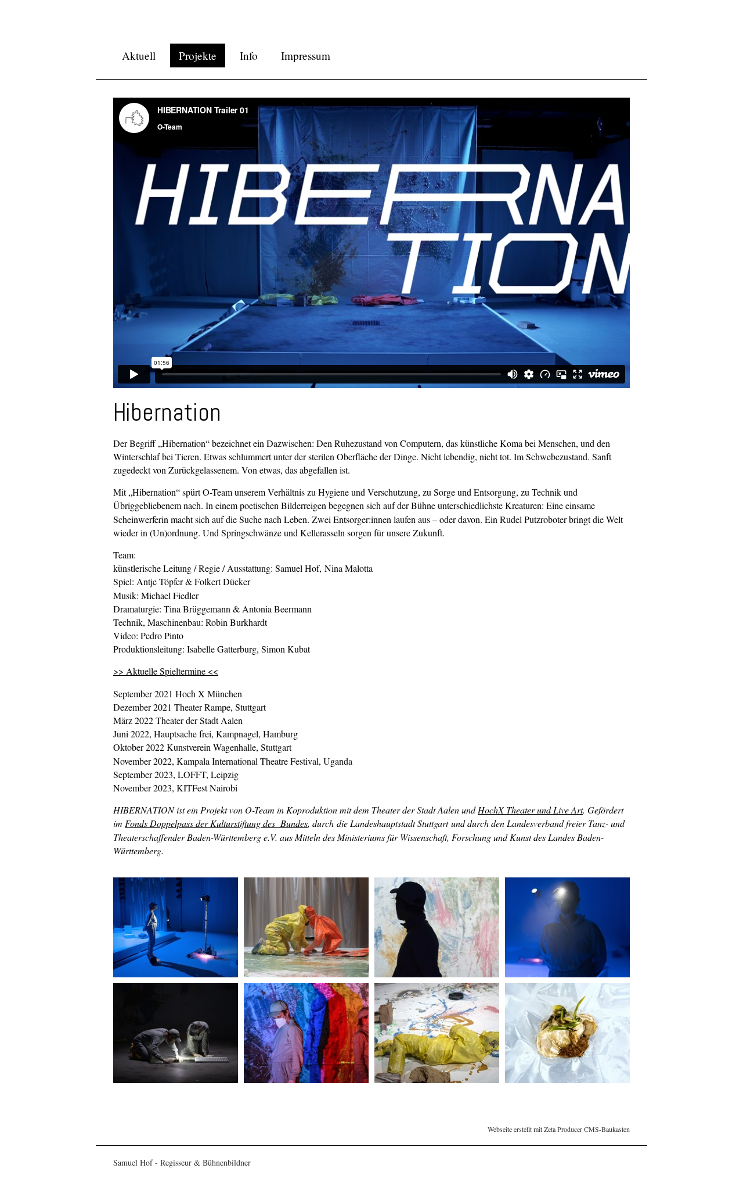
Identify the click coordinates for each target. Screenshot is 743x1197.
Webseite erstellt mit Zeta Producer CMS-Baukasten (559, 1129)
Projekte (198, 55)
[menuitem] (138, 55)
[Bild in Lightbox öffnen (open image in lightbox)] (175, 927)
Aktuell (139, 55)
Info (249, 55)
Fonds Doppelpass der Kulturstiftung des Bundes (216, 823)
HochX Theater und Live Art (530, 810)
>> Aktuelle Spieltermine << (165, 671)
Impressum (305, 55)
